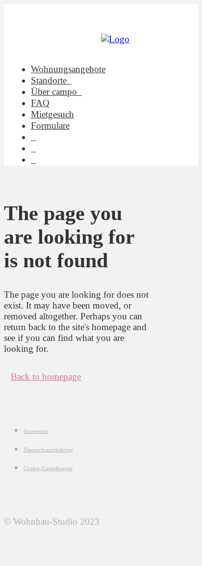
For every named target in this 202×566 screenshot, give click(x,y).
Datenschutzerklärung (48, 450)
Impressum (36, 431)
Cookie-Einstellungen (48, 468)
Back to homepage (46, 376)
